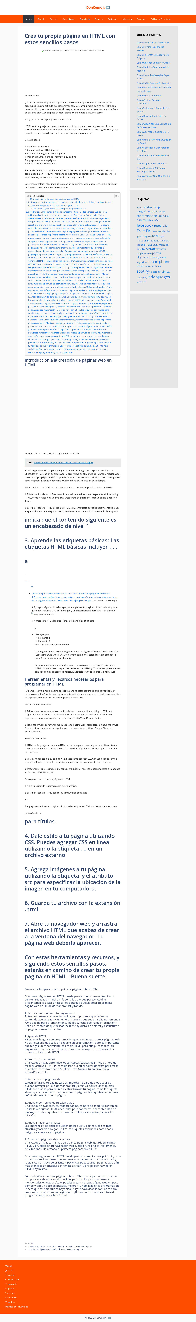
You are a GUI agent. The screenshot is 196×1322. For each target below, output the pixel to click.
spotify (143, 271)
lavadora (164, 240)
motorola (161, 249)
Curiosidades (68, 19)
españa (154, 220)
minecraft (148, 249)
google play (164, 231)
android (149, 207)
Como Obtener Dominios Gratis (153, 62)
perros (156, 253)
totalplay (142, 277)
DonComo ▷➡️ (98, 7)
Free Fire (145, 230)
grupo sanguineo (144, 236)
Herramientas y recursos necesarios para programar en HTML (59, 208)
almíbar (140, 207)
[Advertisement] (73, 75)
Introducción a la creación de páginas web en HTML (56, 199)
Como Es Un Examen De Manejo (153, 83)
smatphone (154, 266)
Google (87, 600)
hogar (161, 236)
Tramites (141, 19)
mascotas (151, 245)
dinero (141, 220)
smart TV (142, 266)
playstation (143, 257)
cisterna (162, 212)
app (157, 207)
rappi (163, 257)
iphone (155, 240)
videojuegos (159, 277)
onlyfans (141, 253)
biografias (143, 211)
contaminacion (147, 216)
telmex (165, 271)
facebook (145, 225)
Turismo (53, 19)
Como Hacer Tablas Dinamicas (153, 42)
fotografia (161, 225)
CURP (161, 215)
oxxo (149, 253)
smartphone (159, 261)
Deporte (99, 19)
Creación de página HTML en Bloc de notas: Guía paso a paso (55, 1249)
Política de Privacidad (160, 19)
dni (148, 220)
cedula (154, 211)
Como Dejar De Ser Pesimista (152, 163)
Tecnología (85, 19)
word (142, 282)
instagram (144, 240)
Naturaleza (127, 19)
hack (155, 236)
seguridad (142, 262)
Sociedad (112, 19)
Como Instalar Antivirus (149, 95)
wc (138, 282)
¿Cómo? (40, 19)
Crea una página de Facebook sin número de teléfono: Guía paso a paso (60, 1246)
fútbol (155, 232)
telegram (154, 271)
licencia (141, 244)
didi (166, 215)
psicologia (155, 257)
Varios (29, 19)
